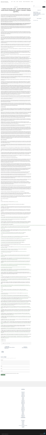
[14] (3, 52)
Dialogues (32, 1)
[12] (1, 232)
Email (1, 368)
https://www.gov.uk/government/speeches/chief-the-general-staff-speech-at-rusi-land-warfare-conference (12, 233)
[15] (4, 52)
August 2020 (23, 416)
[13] (7, 49)
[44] (13, 120)
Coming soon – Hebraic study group (37, 12)
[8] (27, 36)
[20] (18, 58)
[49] (9, 142)
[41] (1, 300)
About (12, 1)
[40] (2, 110)
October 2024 (23, 395)
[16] (4, 55)
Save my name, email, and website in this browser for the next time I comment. (10, 373)
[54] (1, 339)
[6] (6, 32)
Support (17, 1)
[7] (10, 33)
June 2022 (23, 404)
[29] (22, 74)
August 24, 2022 (5, 343)
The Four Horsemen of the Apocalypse (23, 425)
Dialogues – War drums (35, 15)
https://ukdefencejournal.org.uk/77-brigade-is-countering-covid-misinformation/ (9, 249)
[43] (27, 113)
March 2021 (23, 414)
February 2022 (23, 407)
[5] (12, 21)
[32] (7, 83)
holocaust (23, 421)
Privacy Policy (20, 1)
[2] (29, 19)
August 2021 (23, 411)
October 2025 (23, 393)
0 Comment (9, 343)
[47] (1, 319)
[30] (15, 77)
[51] (1, 330)
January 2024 (23, 401)
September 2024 (23, 396)
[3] (8, 20)
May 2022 (23, 405)
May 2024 (23, 398)
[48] (11, 136)
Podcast (14, 1)
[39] (24, 104)
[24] (24, 66)
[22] (1, 253)
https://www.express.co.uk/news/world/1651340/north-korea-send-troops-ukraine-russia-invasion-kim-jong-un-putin (13, 217)
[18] (9, 57)
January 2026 (23, 392)
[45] (18, 123)
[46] (24, 125)
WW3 (23, 427)
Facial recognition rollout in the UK (36, 13)
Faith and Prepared (4, 1)
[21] (1, 251)
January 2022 (23, 408)
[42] (1, 303)
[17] (1, 242)
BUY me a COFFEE (16, 201)
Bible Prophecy (23, 420)
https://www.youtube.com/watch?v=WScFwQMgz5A (6, 267)
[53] (1, 336)
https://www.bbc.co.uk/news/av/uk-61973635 (25, 238)
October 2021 (23, 410)
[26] (12, 68)
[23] (28, 63)
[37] (1, 291)
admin (2, 351)
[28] (18, 72)
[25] (29, 67)
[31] (1, 276)
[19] (18, 57)
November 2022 (23, 402)
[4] (16, 20)
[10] (1, 226)
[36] (29, 96)
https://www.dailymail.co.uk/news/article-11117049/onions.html (8, 326)
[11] (6, 42)
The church (23, 424)
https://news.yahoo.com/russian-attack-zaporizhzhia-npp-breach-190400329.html (18, 277)
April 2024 (23, 399)
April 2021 (23, 413)
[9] (4, 37)
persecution (23, 422)
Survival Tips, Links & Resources (26, 1)
